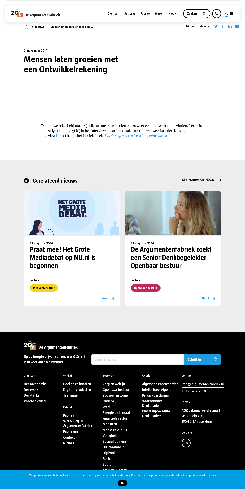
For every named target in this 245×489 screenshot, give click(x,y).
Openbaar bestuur (145, 288)
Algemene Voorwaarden (160, 384)
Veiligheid (110, 436)
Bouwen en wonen (116, 395)
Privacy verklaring (155, 395)
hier (59, 135)
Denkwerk (31, 390)
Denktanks (31, 395)
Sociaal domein (114, 441)
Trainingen (71, 395)
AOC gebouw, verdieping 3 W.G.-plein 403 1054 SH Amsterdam (201, 416)
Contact (69, 437)
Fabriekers (71, 431)
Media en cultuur (44, 288)
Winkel (159, 13)
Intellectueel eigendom (159, 390)
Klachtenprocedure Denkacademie (156, 413)
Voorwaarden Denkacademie (153, 403)
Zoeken (192, 13)
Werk (106, 407)
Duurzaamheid (113, 447)
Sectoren (130, 13)
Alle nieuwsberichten (198, 180)
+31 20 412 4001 (194, 391)
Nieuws (173, 13)
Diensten (113, 13)
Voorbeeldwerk (35, 401)
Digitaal (109, 453)
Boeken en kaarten (77, 384)
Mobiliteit (110, 424)
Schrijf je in (196, 359)
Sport (107, 464)
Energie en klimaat (116, 413)
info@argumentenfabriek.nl (203, 384)
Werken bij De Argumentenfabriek (77, 423)
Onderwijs (110, 401)
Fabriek (145, 13)
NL (226, 13)
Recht (107, 459)
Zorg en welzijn (114, 384)
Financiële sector (115, 418)
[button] (216, 13)
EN (231, 13)
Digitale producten (77, 390)
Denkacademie (35, 384)
